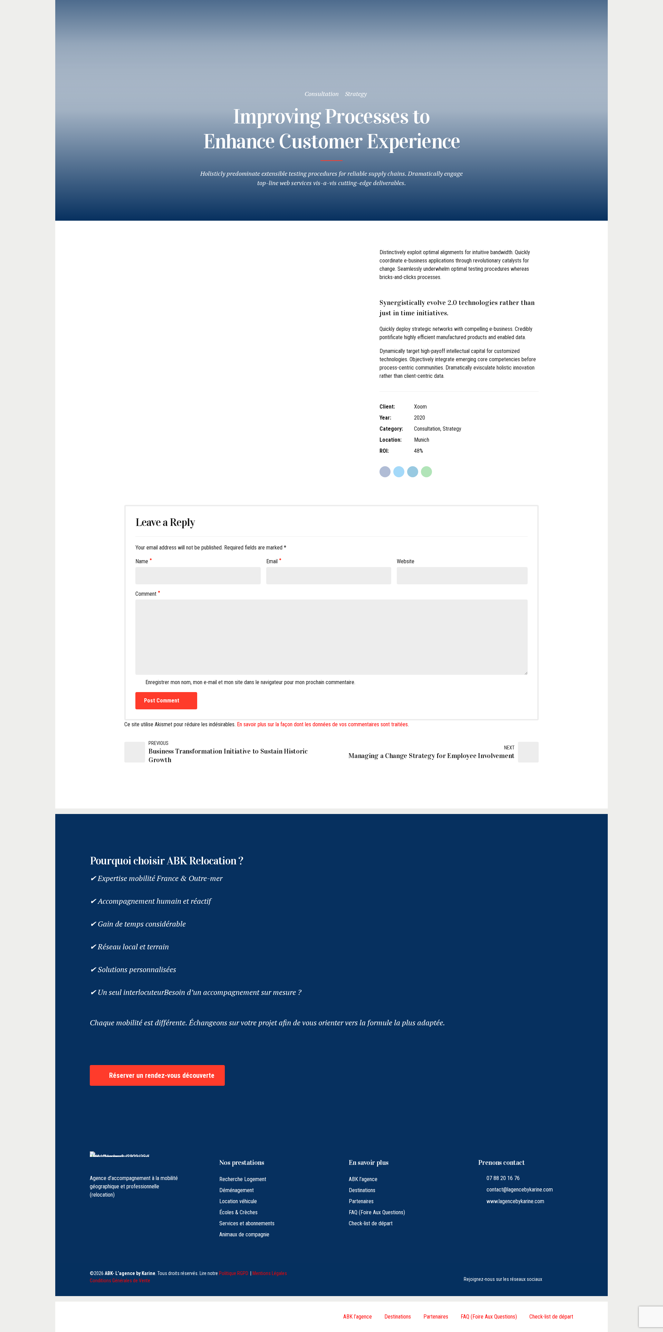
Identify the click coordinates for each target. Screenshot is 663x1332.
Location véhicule (238, 1201)
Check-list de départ (371, 1223)
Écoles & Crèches (238, 1212)
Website (405, 561)
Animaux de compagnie (244, 1234)
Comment (145, 594)
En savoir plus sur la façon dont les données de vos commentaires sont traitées (322, 724)
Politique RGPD (233, 1273)
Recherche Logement (242, 1179)
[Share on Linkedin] (412, 471)
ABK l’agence (363, 1179)
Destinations (362, 1190)
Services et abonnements (247, 1223)
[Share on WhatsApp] (426, 471)
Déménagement (236, 1190)
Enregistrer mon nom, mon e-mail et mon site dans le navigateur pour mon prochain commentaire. (250, 682)
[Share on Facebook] (385, 471)
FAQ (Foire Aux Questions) (377, 1212)
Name (141, 561)
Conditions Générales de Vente (120, 1280)
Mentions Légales (269, 1273)
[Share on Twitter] (398, 471)
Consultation (322, 93)
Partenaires (361, 1201)
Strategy (356, 93)
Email (272, 561)
